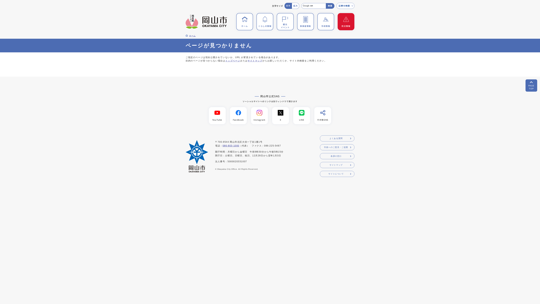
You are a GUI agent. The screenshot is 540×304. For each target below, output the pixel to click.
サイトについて (336, 174)
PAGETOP (531, 87)
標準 (288, 6)
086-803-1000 (231, 146)
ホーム (192, 36)
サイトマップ (255, 61)
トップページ (232, 61)
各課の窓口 (336, 156)
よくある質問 (336, 138)
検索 (330, 6)
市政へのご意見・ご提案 (336, 147)
